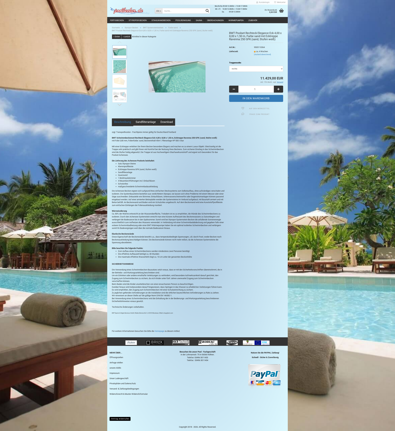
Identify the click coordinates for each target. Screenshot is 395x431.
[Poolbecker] (130, 11)
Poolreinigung (183, 20)
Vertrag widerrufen (120, 419)
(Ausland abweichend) (262, 54)
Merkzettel (280, 2)
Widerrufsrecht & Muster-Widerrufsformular (129, 394)
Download (166, 122)
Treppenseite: (235, 63)
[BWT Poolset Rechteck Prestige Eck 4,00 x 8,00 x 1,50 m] (177, 74)
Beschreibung (122, 122)
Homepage (159, 331)
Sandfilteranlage (146, 122)
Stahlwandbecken (161, 20)
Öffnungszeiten (116, 357)
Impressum (115, 373)
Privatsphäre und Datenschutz (123, 383)
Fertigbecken (117, 20)
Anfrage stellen (116, 362)
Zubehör (252, 20)
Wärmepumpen (236, 20)
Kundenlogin (264, 2)
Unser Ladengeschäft (119, 378)
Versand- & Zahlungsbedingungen (124, 389)
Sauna (199, 20)
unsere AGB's (115, 368)
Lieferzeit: (233, 51)
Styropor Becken (138, 20)
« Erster (116, 36)
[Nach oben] (386, 426)
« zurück (126, 36)
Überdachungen (215, 20)
